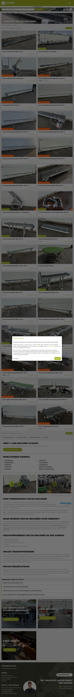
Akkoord (58, 358)
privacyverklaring (51, 346)
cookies (38, 346)
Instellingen (15, 358)
